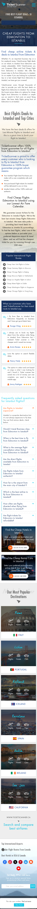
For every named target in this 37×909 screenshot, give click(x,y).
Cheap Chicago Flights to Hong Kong (19, 291)
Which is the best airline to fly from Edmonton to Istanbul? (15, 494)
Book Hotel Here (20, 548)
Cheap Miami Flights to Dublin (17, 283)
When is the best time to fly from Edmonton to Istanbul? (15, 439)
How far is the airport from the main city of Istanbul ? (15, 484)
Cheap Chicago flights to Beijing (18, 272)
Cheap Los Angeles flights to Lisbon (19, 280)
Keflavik (18, 682)
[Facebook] (5, 862)
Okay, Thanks (18, 905)
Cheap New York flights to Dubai (18, 264)
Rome (18, 613)
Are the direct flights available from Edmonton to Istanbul (16, 462)
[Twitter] (15, 862)
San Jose (18, 785)
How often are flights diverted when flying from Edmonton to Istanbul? (15, 506)
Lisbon (18, 647)
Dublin (19, 751)
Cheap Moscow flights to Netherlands (20, 276)
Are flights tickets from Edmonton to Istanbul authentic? (13, 473)
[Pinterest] (20, 862)
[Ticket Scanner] (13, 4)
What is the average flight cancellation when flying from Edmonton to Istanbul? (15, 450)
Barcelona (18, 716)
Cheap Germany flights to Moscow (19, 268)
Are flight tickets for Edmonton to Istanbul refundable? (12, 518)
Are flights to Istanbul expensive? (12, 409)
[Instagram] (10, 862)
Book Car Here (20, 576)
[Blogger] (31, 862)
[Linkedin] (26, 862)
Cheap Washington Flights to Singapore (20, 287)
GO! (33, 886)
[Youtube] (19, 868)
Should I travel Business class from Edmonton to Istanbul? (16, 430)
